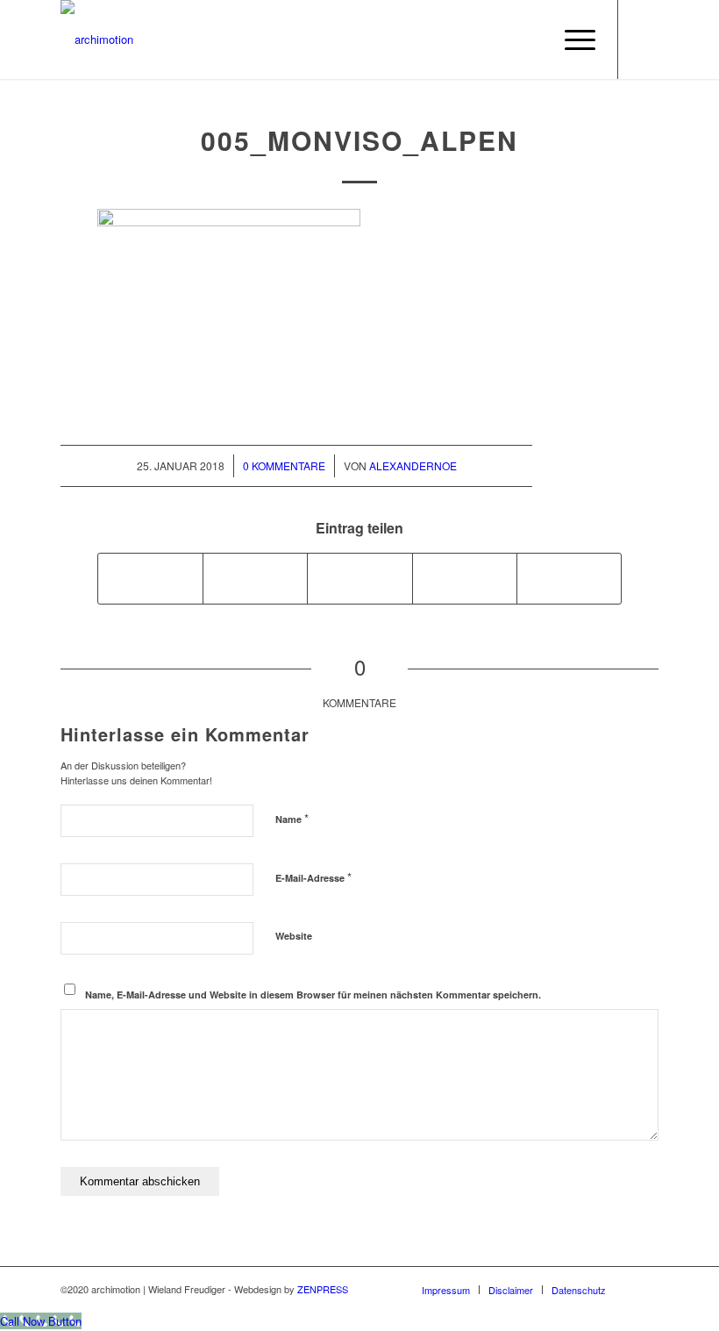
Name (292, 818)
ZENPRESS (322, 1289)
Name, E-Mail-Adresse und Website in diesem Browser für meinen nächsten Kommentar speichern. (313, 994)
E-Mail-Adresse (313, 877)
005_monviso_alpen (359, 140)
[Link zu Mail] (645, 39)
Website (293, 935)
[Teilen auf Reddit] (569, 578)
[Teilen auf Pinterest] (464, 578)
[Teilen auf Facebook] (150, 578)
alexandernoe (413, 465)
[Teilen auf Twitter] (255, 578)
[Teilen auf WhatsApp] (359, 578)
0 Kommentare (284, 465)
